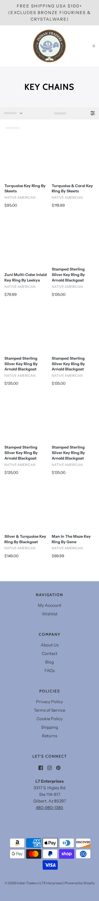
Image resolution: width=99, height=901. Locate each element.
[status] (25, 113)
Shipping (49, 727)
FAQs (50, 670)
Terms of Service (49, 710)
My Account (49, 605)
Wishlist (49, 613)
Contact (49, 653)
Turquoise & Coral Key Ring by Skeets (72, 188)
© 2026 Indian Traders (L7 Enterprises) (34, 883)
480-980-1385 (49, 807)
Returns (49, 735)
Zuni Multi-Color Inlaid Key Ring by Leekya (25, 277)
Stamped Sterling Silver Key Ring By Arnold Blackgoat (68, 275)
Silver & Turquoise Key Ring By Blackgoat (25, 539)
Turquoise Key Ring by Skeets (25, 188)
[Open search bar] (10, 46)
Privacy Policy (49, 701)
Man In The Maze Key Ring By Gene (71, 539)
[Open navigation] (4, 46)
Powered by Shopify (80, 883)
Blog (49, 662)
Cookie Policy (50, 718)
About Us (50, 645)
